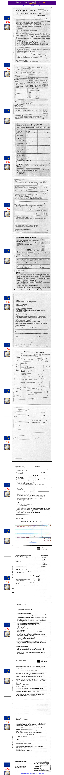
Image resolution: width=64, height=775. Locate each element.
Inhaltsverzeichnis (29, 5)
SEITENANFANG (41, 773)
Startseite (24, 5)
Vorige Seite (34, 5)
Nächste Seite (39, 5)
